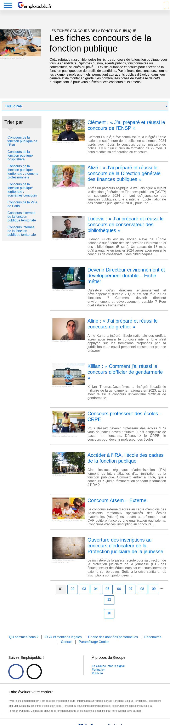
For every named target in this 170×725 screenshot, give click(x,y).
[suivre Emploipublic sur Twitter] (34, 671)
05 (107, 589)
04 (96, 589)
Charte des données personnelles (113, 637)
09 (154, 589)
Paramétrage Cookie (94, 642)
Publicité (97, 673)
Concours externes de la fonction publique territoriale (21, 216)
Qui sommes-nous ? (23, 637)
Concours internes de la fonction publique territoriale (21, 230)
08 (142, 589)
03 (84, 589)
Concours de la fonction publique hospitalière (20, 155)
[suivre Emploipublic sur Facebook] (16, 671)
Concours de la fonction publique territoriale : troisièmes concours (22, 189)
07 (130, 589)
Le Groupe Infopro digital (108, 665)
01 (61, 589)
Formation (98, 669)
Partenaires (152, 637)
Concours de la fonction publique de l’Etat (22, 141)
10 (109, 613)
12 (109, 599)
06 (119, 589)
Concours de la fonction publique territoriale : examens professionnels (22, 171)
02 (72, 589)
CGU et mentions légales (63, 637)
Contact (66, 642)
